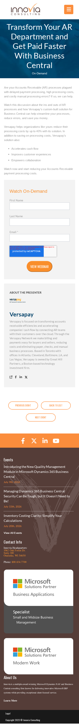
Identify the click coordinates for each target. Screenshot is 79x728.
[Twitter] (27, 377)
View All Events (13, 532)
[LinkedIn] (21, 377)
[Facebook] (16, 377)
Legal (8, 713)
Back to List (55, 405)
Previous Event (23, 405)
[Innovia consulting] (23, 14)
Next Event (40, 417)
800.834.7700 (19, 562)
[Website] (12, 377)
